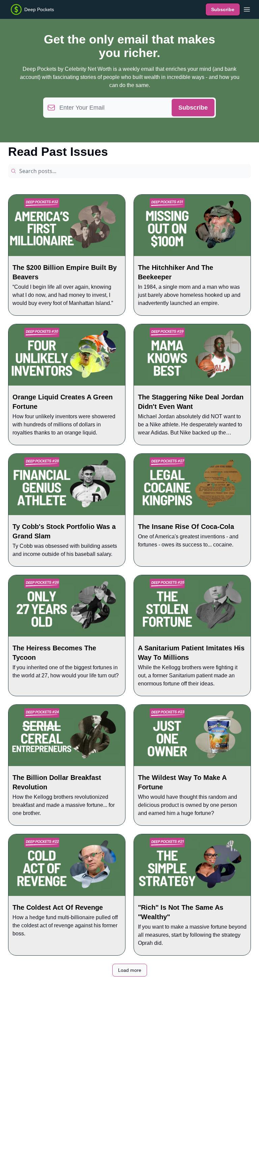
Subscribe (222, 9)
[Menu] (247, 8)
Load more (129, 970)
